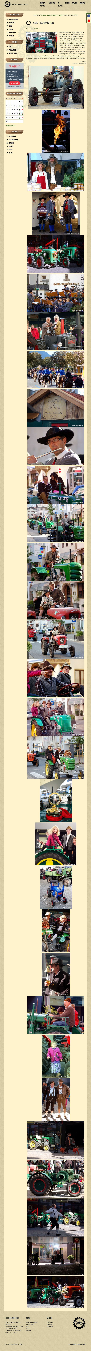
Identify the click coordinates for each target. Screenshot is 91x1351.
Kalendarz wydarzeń (32, 1322)
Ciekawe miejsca (13, 140)
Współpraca (12, 33)
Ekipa (10, 26)
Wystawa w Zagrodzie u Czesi (14, 1326)
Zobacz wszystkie (11, 126)
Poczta (28, 1328)
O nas (10, 47)
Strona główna (42, 4)
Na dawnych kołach (11, 1328)
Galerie (74, 3)
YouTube (49, 1324)
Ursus (11, 150)
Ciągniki (11, 143)
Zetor (10, 153)
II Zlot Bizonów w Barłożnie (14, 1330)
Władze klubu (13, 53)
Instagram (50, 1326)
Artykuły (52, 3)
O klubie (60, 4)
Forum (67, 3)
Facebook (50, 1322)
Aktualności (12, 50)
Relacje (11, 146)
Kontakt (82, 3)
